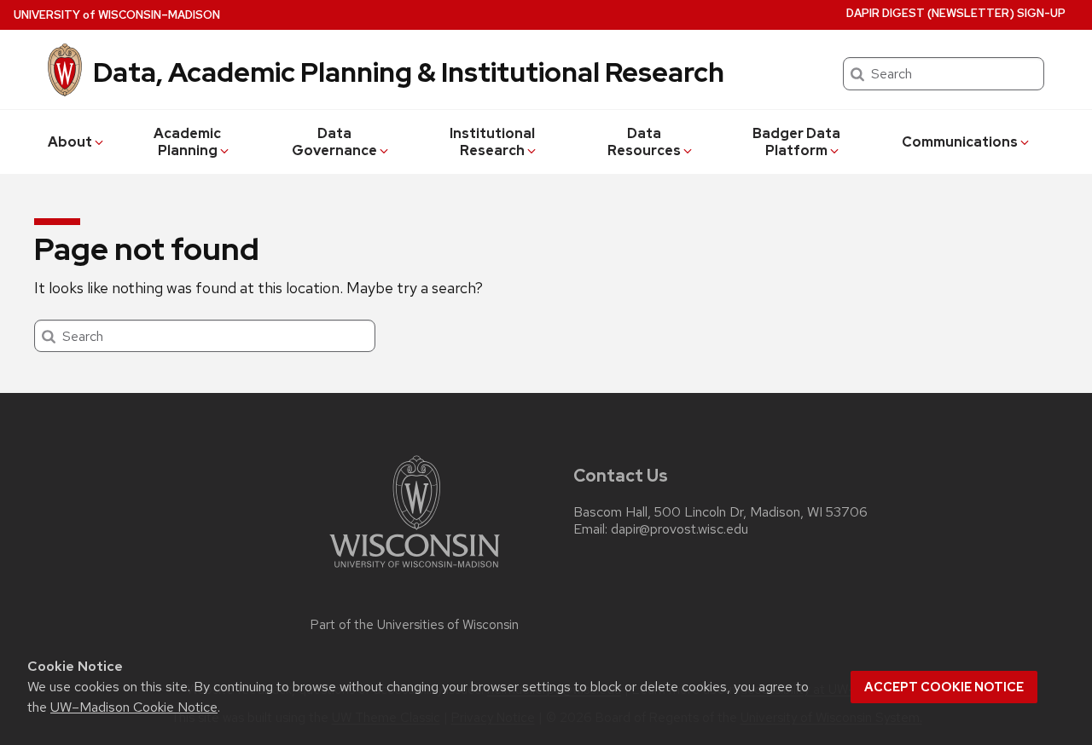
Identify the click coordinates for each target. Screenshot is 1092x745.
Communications (960, 142)
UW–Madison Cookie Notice (134, 707)
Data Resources (644, 141)
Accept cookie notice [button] (944, 687)
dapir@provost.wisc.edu (679, 529)
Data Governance (334, 141)
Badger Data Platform (796, 141)
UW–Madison (117, 15)
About (70, 142)
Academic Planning (187, 141)
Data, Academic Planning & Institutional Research (408, 72)
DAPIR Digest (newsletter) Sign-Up (956, 13)
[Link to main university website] (414, 571)
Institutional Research (492, 141)
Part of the (415, 624)
